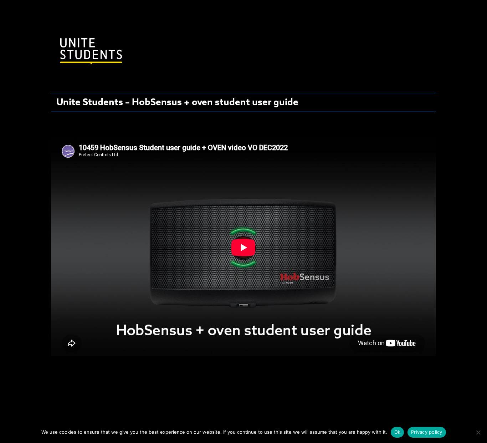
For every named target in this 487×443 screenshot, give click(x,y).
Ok (397, 432)
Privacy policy (426, 432)
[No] (478, 432)
